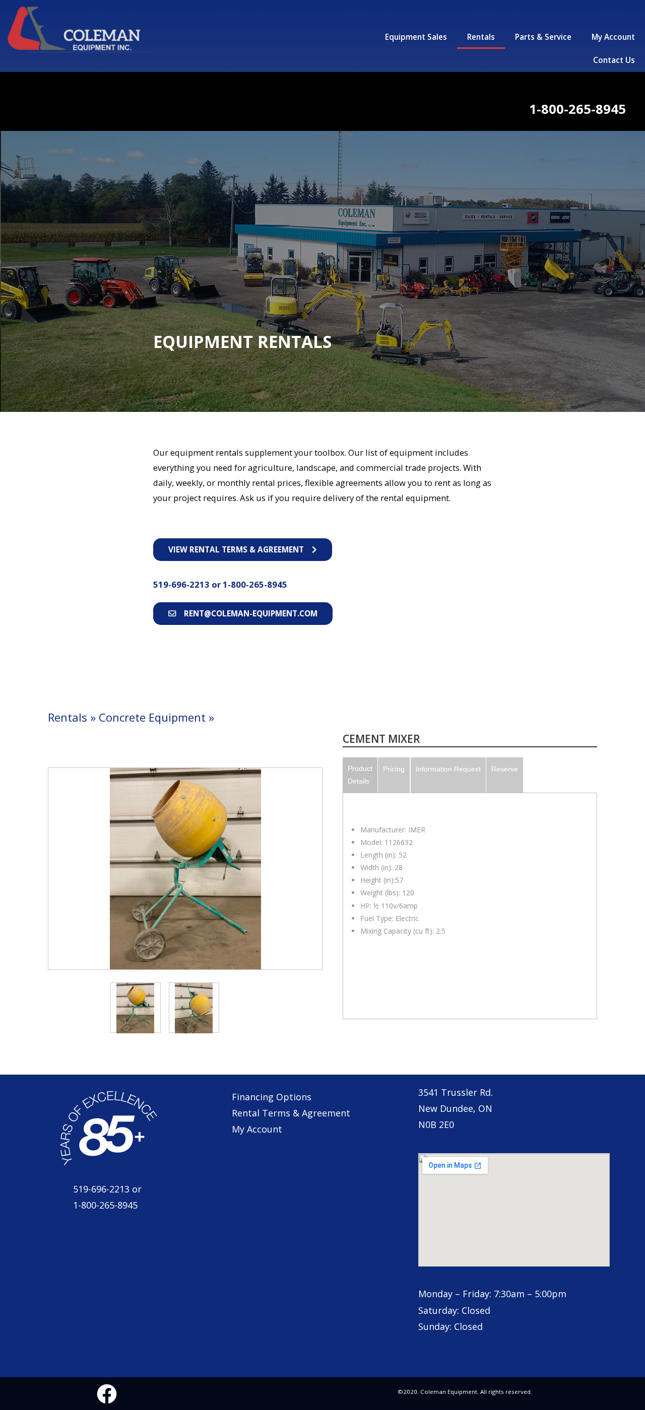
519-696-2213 (182, 584)
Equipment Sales (416, 37)
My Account (613, 37)
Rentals (481, 37)
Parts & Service (543, 37)
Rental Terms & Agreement (291, 1113)
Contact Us (614, 60)
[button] (242, 549)
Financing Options (271, 1097)
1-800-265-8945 (255, 584)
